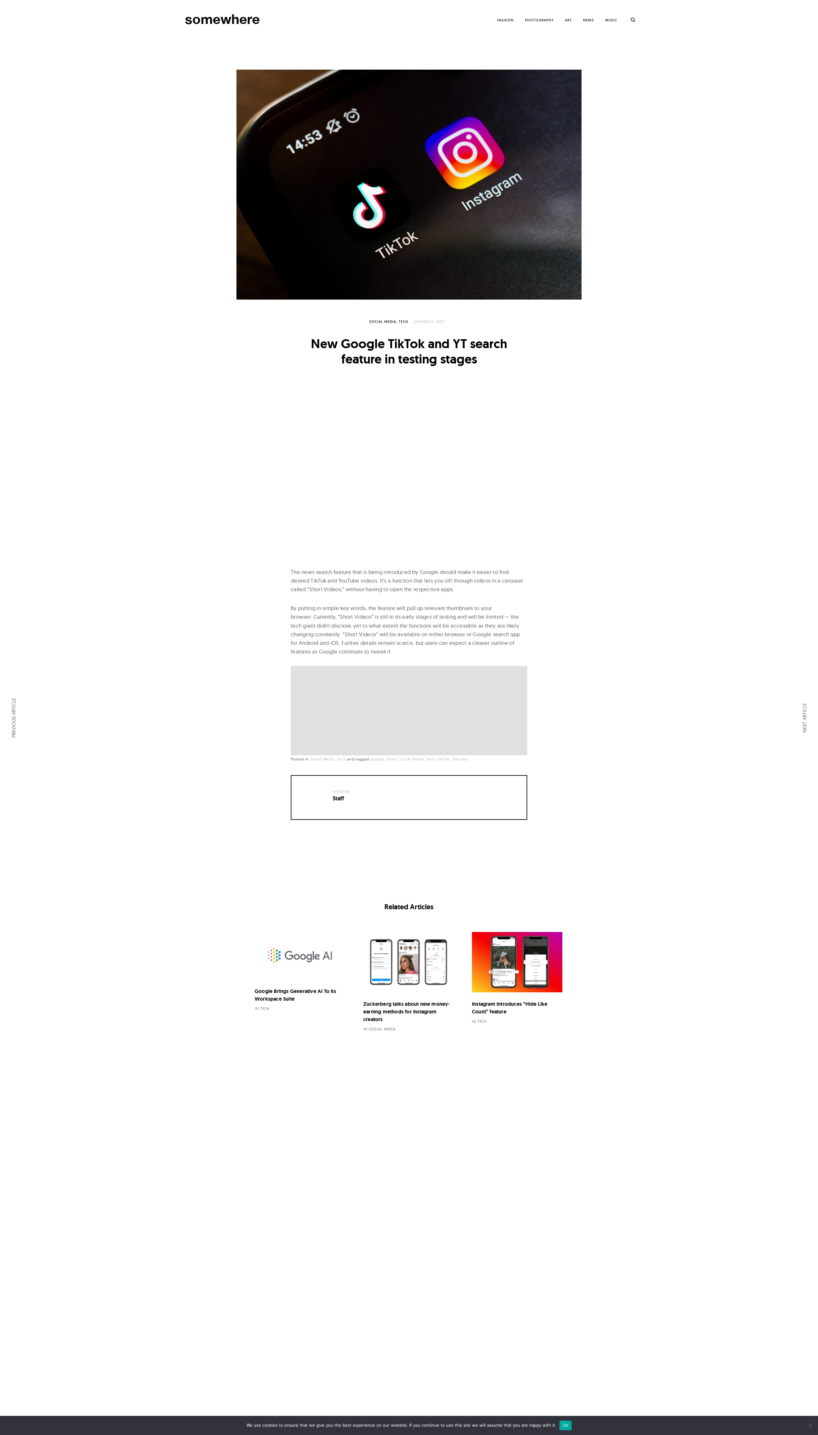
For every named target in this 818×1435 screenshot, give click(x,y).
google (377, 759)
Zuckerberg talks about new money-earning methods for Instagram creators (406, 1012)
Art (568, 20)
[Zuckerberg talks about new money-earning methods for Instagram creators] (408, 962)
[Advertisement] (410, 711)
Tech (403, 321)
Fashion (505, 20)
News (588, 20)
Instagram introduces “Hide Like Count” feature (509, 1008)
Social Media (382, 321)
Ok (565, 1425)
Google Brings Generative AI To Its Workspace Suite (295, 995)
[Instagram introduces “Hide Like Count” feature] (517, 962)
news (391, 759)
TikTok (443, 759)
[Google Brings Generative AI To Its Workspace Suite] (300, 956)
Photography (539, 20)
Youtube (460, 759)
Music (611, 20)
